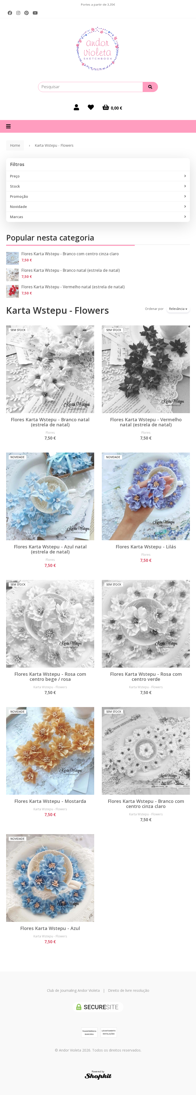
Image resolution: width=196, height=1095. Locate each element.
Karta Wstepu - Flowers (57, 310)
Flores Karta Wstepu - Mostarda (50, 801)
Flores (50, 432)
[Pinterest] (26, 13)
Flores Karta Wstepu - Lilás (146, 547)
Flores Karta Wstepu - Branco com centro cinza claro (70, 254)
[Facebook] (10, 13)
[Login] (76, 107)
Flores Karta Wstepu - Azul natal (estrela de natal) (50, 549)
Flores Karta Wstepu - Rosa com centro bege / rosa (50, 676)
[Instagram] (18, 13)
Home (15, 145)
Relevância (177, 309)
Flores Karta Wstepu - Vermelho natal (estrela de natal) (73, 287)
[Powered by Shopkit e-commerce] (98, 1076)
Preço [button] (15, 176)
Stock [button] (15, 186)
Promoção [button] (19, 196)
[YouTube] (35, 13)
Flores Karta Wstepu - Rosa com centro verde (146, 676)
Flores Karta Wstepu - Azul (50, 928)
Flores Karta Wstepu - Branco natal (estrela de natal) (70, 270)
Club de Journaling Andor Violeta (73, 990)
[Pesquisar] (150, 87)
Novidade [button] (18, 206)
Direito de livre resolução (128, 990)
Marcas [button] (16, 216)
